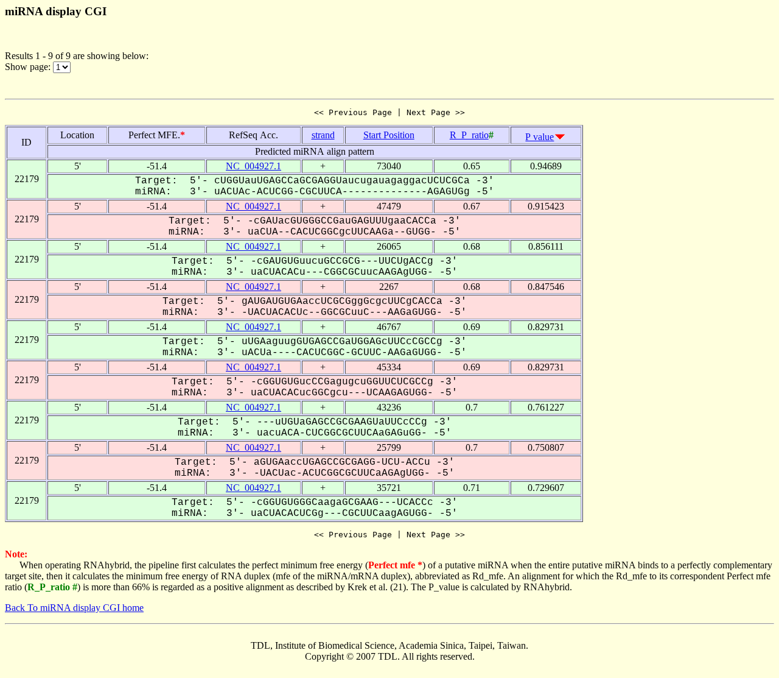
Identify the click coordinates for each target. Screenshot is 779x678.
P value (539, 137)
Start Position (388, 135)
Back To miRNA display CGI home (74, 607)
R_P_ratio (469, 135)
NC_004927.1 (253, 166)
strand (323, 135)
